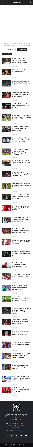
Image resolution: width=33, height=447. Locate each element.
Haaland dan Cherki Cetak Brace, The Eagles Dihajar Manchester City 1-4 (21, 253)
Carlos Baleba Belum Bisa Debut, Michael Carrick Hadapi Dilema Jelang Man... (21, 196)
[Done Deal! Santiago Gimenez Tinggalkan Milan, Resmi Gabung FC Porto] (6, 83)
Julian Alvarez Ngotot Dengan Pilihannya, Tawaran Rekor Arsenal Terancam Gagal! (20, 332)
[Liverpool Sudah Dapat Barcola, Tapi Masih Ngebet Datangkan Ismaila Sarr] (6, 345)
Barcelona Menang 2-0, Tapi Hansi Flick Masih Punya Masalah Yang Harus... (21, 366)
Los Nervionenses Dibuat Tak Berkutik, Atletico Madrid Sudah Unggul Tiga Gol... (21, 94)
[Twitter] (21, 436)
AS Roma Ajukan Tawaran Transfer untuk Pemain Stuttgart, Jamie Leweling (19, 60)
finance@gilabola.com (21, 431)
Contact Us (23, 423)
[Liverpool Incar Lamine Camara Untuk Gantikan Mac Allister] (6, 276)
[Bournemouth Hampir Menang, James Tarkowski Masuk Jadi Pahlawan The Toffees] (6, 140)
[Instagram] (12, 436)
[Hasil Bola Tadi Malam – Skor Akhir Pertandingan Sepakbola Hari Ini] (6, 106)
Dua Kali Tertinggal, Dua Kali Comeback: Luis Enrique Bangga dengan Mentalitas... (21, 219)
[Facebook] (7, 436)
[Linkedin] (16, 436)
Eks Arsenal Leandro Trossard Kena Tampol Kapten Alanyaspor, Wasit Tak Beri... (21, 185)
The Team (15, 423)
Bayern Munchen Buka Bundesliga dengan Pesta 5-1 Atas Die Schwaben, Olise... (20, 230)
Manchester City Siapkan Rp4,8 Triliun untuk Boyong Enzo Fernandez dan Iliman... (21, 355)
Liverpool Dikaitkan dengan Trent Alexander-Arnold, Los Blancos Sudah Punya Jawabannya (21, 298)
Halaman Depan (22, 49)
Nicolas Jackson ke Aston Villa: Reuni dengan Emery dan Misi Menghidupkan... (21, 242)
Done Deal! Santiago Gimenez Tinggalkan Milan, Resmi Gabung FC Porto (21, 83)
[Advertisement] (16, 23)
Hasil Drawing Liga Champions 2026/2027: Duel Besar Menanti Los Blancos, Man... (21, 378)
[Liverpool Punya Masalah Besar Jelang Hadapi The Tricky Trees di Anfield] (6, 208)
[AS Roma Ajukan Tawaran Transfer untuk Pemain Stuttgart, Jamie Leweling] (6, 61)
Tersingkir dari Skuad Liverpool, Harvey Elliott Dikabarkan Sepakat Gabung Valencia (21, 264)
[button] (30, 2)
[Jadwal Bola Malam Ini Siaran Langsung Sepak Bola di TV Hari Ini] (6, 163)
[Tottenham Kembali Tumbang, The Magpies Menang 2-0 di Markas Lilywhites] (6, 129)
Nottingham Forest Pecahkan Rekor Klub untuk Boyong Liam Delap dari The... (20, 389)
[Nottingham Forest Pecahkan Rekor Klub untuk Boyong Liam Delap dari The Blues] (6, 390)
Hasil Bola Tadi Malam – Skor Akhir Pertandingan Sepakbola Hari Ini (20, 105)
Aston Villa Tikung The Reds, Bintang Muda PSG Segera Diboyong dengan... (20, 287)
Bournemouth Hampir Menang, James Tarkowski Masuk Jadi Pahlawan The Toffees (20, 139)
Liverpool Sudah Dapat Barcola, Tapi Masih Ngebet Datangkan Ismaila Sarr (21, 344)
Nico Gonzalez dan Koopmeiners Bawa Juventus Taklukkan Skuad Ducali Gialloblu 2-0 (21, 117)
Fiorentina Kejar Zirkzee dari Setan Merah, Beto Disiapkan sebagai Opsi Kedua (20, 321)
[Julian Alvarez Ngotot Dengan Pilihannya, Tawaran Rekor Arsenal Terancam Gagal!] (6, 333)
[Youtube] (26, 436)
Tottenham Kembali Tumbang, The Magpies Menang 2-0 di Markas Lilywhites (20, 128)
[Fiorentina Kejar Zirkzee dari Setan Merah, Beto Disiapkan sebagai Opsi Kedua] (6, 322)
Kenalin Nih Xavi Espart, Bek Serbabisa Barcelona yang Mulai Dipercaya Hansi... (21, 173)
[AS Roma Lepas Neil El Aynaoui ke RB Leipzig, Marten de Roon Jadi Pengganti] (6, 72)
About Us (8, 423)
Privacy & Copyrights (14, 425)
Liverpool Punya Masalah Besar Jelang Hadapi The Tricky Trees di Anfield (21, 207)
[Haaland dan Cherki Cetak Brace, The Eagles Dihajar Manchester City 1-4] (6, 254)
